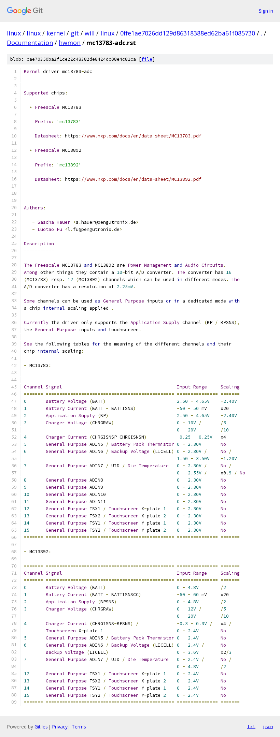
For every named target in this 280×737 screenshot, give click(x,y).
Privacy (60, 726)
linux (14, 33)
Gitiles (41, 726)
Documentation (30, 43)
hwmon (70, 43)
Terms (79, 726)
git (75, 33)
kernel (55, 33)
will (90, 33)
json (267, 726)
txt (251, 726)
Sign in (266, 11)
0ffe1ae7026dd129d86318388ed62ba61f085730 (187, 33)
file (146, 59)
